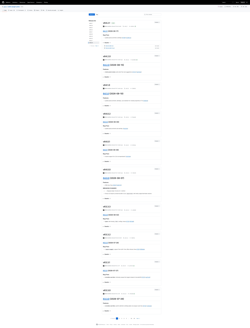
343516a (128, 156)
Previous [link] (92, 45)
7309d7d (145, 100)
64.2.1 (105, 31)
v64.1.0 (106, 85)
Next (96, 45)
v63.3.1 (106, 262)
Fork (236, 6)
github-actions (108, 26)
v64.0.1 (106, 141)
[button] (131, 43)
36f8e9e (142, 249)
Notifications (228, 6)
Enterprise (39, 2)
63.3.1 (105, 271)
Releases (92, 14)
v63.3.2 (107, 234)
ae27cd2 (148, 277)
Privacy (111, 324)
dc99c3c (128, 37)
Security (115, 324)
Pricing (46, 2)
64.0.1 (105, 150)
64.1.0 (106, 93)
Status (119, 324)
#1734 (144, 306)
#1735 (143, 277)
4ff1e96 (132, 221)
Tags (97, 14)
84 (134, 318)
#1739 (127, 221)
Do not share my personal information (147, 324)
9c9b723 (119, 185)
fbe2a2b (125, 128)
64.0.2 (105, 122)
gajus (5, 7)
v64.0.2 (107, 113)
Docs (127, 324)
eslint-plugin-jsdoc (14, 7)
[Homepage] (3, 2)
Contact (130, 324)
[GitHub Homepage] (97, 324)
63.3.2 (105, 243)
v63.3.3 (107, 206)
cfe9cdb (149, 306)
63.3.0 (106, 299)
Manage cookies (136, 324)
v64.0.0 (107, 169)
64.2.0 (106, 65)
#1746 (123, 37)
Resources (22, 2)
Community (123, 324)
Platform (8, 2)
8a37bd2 (139, 72)
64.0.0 (106, 178)
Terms (108, 324)
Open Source (30, 2)
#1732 (134, 72)
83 (131, 318)
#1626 (114, 185)
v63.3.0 (107, 290)
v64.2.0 (107, 56)
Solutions (14, 2)
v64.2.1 (106, 23)
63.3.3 (105, 215)
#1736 (137, 249)
